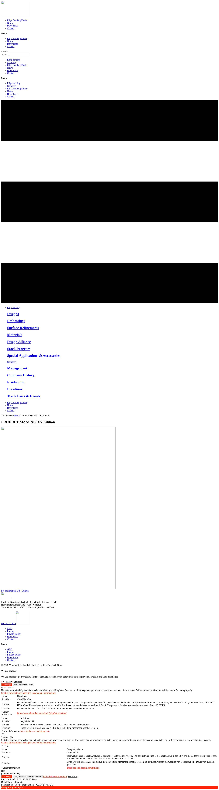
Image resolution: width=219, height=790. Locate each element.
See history (73, 776)
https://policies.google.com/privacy (83, 767)
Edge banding (13, 59)
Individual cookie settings (55, 776)
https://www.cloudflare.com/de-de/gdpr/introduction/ (41, 713)
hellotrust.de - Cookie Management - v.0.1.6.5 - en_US (27, 784)
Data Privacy (7, 782)
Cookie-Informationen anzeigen (16, 693)
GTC (9, 628)
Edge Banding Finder (17, 20)
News (10, 23)
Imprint (10, 631)
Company (11, 62)
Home (17, 415)
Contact (10, 28)
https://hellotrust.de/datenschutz (35, 731)
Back (31, 684)
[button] (109, 33)
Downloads (12, 25)
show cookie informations (44, 693)
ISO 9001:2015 (8, 623)
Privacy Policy (14, 634)
